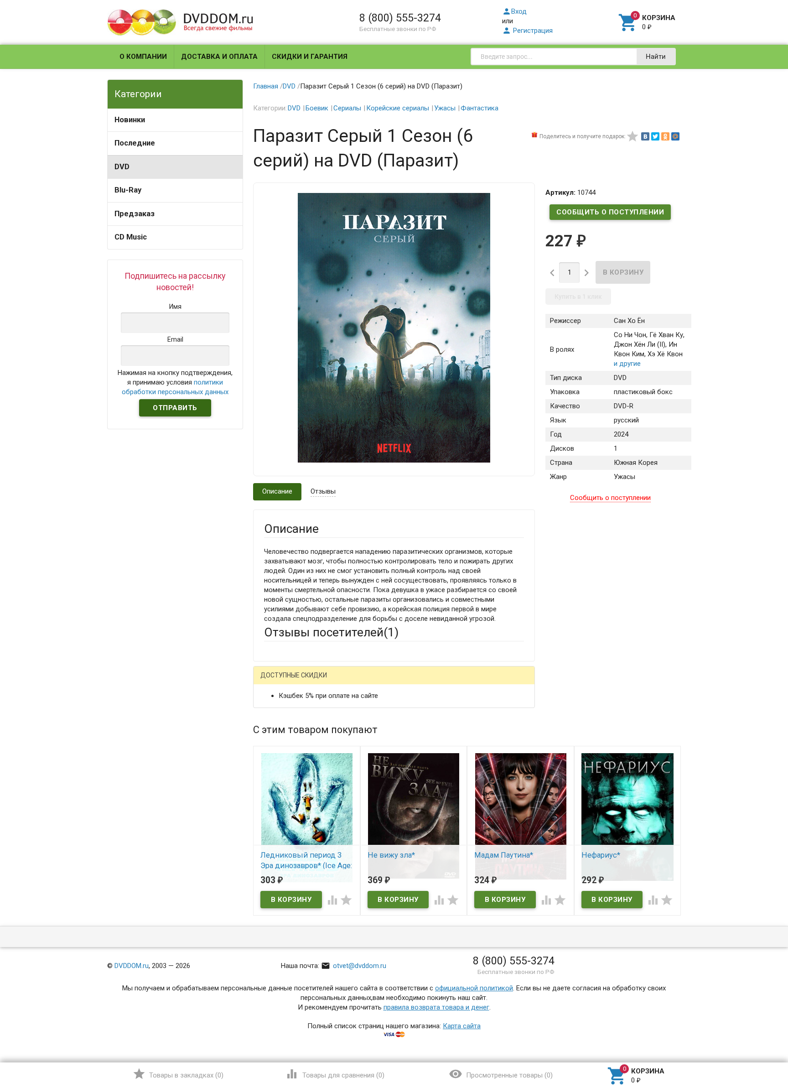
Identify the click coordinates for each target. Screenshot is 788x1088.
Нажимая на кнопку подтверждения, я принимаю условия (175, 382)
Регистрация (527, 30)
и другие (627, 363)
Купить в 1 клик (578, 296)
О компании (143, 56)
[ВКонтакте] (645, 136)
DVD (122, 166)
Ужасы (445, 108)
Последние (134, 143)
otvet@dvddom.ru (353, 966)
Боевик (317, 108)
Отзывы (323, 491)
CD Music (130, 237)
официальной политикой (474, 988)
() (178, 1074)
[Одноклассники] (665, 136)
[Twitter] (655, 136)
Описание (277, 491)
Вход (514, 11)
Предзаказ (134, 213)
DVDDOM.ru (131, 966)
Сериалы (347, 108)
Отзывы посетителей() (331, 632)
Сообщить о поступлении (610, 212)
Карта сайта (462, 1026)
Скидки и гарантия (309, 56)
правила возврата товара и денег (436, 1007)
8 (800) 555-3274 (400, 17)
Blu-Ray (127, 190)
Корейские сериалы (397, 108)
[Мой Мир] (675, 136)
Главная (265, 86)
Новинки (129, 119)
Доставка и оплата (219, 56)
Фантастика (479, 108)
